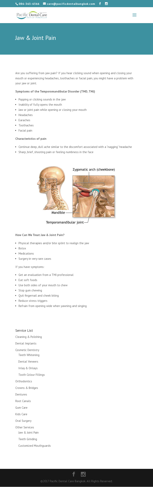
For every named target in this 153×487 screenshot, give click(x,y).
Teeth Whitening (28, 355)
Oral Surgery (23, 421)
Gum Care (21, 407)
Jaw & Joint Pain (28, 432)
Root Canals (23, 401)
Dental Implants (25, 343)
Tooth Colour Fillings (31, 375)
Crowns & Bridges (26, 388)
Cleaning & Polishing (28, 337)
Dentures (21, 394)
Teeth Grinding (27, 439)
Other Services (24, 427)
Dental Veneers (28, 361)
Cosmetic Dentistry (27, 350)
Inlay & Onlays (28, 368)
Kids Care (21, 414)
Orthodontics (23, 381)
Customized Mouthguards (34, 446)
